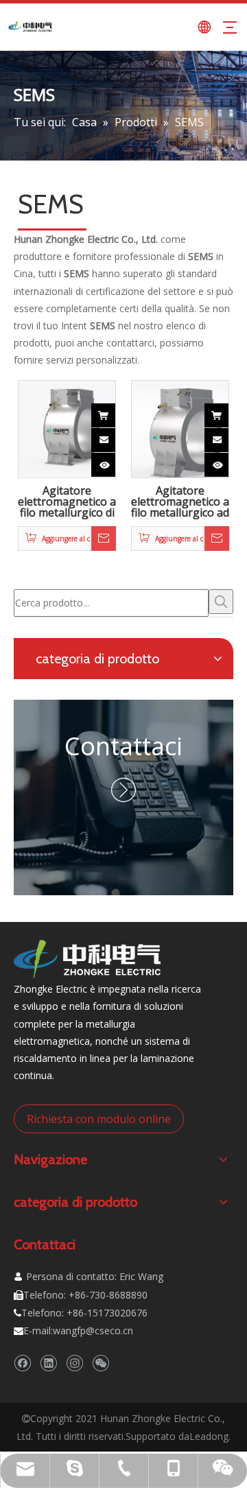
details (115, 461)
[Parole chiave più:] (221, 601)
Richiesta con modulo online (99, 1118)
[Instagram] (74, 1362)
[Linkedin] (48, 1362)
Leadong (208, 1436)
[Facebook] (22, 1362)
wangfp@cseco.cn (93, 1330)
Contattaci (123, 746)
